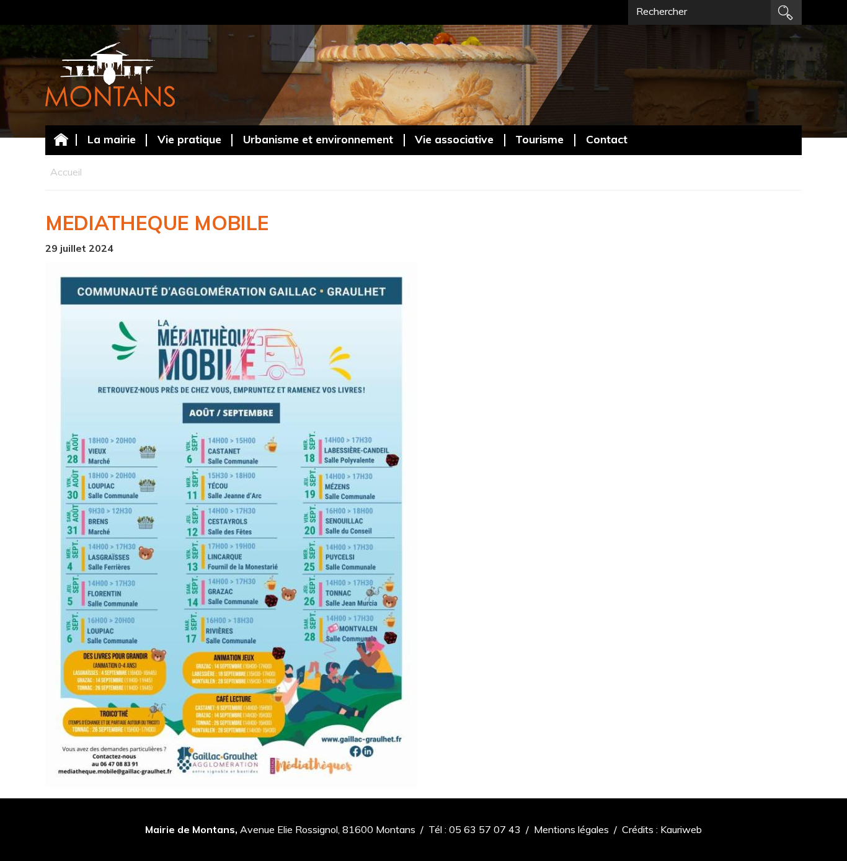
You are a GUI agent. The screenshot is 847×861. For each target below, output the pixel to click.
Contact (606, 139)
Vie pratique (189, 139)
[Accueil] (110, 74)
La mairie (111, 139)
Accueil (60, 139)
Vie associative (454, 139)
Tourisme (539, 139)
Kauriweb (681, 829)
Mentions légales (571, 829)
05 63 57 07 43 (485, 829)
